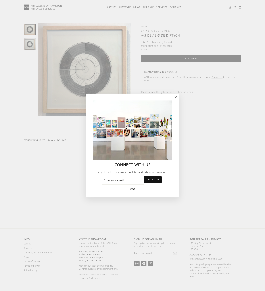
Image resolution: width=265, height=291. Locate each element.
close (132, 188)
